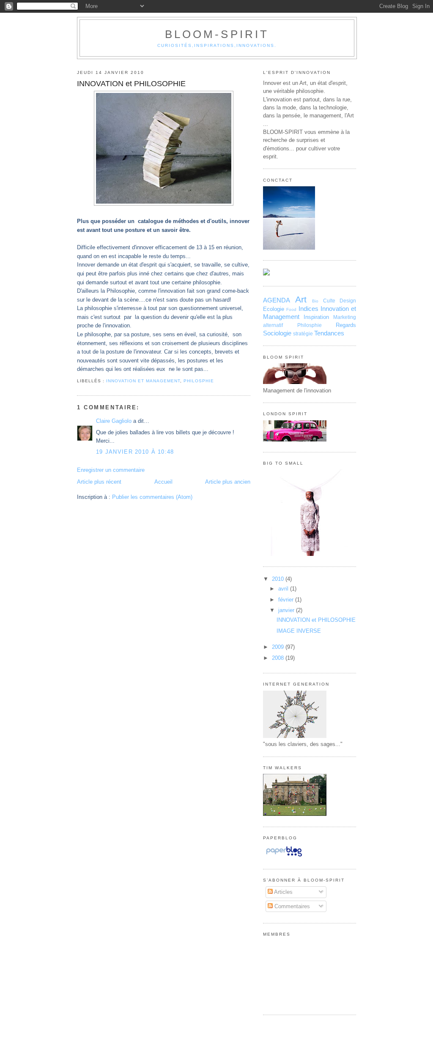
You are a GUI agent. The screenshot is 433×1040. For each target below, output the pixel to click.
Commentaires (291, 906)
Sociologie (277, 333)
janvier (287, 610)
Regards (346, 325)
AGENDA (276, 300)
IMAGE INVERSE (299, 631)
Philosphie (199, 380)
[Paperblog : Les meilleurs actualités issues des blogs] (284, 856)
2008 (278, 658)
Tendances (329, 333)
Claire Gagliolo (114, 421)
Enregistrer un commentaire (111, 470)
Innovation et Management (143, 380)
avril (284, 588)
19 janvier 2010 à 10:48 (135, 452)
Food (291, 309)
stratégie (303, 333)
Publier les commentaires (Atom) (152, 497)
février (286, 599)
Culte (329, 300)
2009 (278, 647)
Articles (283, 892)
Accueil (163, 482)
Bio (315, 301)
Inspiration (316, 317)
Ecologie (273, 309)
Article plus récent (99, 482)
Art (301, 299)
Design (348, 300)
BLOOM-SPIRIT (217, 34)
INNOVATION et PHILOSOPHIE (131, 83)
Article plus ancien (227, 482)
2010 (278, 579)
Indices (308, 308)
